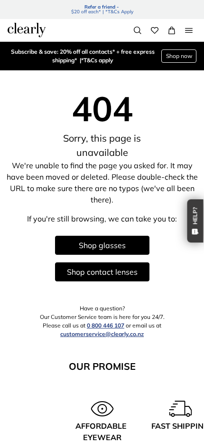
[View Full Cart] (171, 30)
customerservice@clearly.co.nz (102, 333)
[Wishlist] (154, 30)
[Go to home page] (27, 30)
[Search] (137, 30)
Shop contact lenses (102, 272)
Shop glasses (102, 245)
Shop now (179, 55)
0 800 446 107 (105, 325)
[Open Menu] (188, 30)
